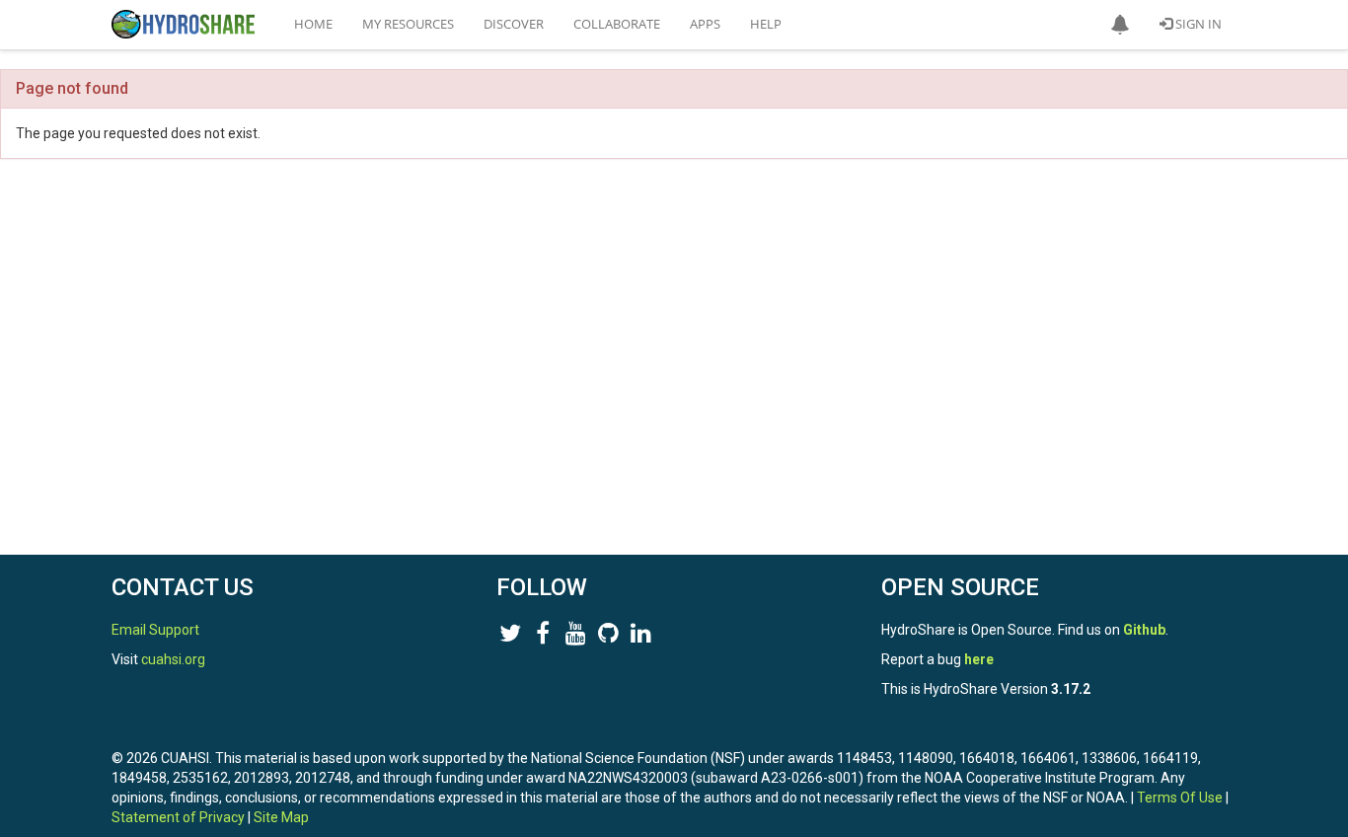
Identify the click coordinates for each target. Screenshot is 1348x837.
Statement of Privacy (178, 817)
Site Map (281, 817)
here (979, 659)
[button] (1120, 24)
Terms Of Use (1180, 797)
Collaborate (616, 24)
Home (313, 24)
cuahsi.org (173, 659)
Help (766, 24)
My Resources (408, 24)
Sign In (1197, 24)
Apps (705, 24)
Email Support (155, 630)
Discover (514, 24)
